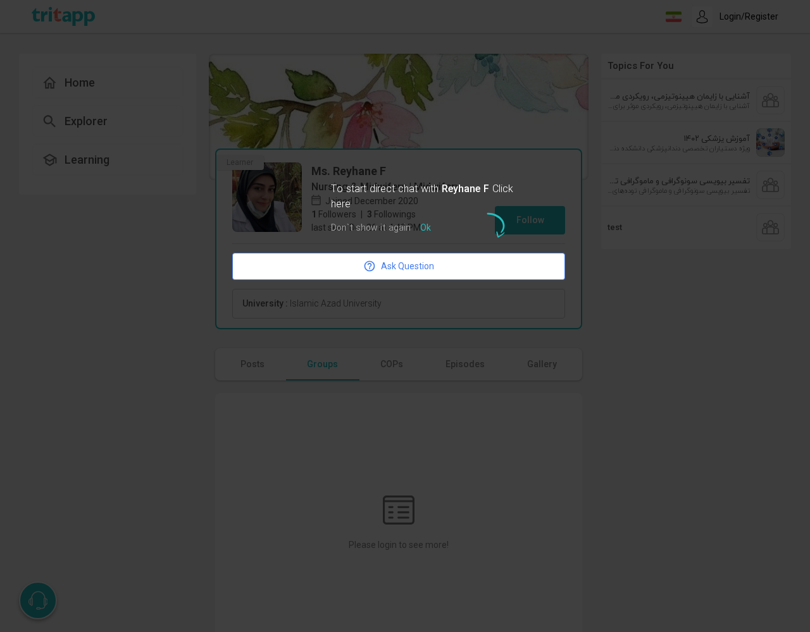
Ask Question (407, 266)
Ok (425, 228)
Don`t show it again (371, 228)
